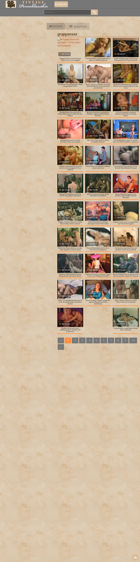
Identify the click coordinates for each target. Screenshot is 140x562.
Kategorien (61, 4)
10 (133, 340)
